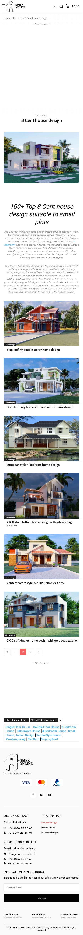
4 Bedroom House (54, 731)
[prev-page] (7, 652)
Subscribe (42, 898)
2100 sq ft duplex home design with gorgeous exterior (42, 640)
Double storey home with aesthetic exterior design (40, 407)
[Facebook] (33, 795)
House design (10, 345)
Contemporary (16, 739)
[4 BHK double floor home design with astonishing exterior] (41, 496)
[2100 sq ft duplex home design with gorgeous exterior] (41, 614)
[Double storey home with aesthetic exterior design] (41, 381)
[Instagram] (41, 795)
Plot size (17, 18)
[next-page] (39, 652)
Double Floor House (46, 727)
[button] (61, 6)
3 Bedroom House (28, 731)
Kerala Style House (48, 735)
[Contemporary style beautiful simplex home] (41, 556)
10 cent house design (16, 719)
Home (7, 18)
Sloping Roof (49, 739)
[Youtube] (50, 795)
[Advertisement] (41, 67)
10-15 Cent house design (43, 719)
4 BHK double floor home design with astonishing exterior (39, 523)
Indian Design (25, 735)
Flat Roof (33, 739)
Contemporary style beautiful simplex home (36, 583)
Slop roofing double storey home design (33, 349)
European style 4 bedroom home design (33, 465)
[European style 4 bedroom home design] (41, 438)
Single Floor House (18, 727)
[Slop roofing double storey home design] (41, 323)
